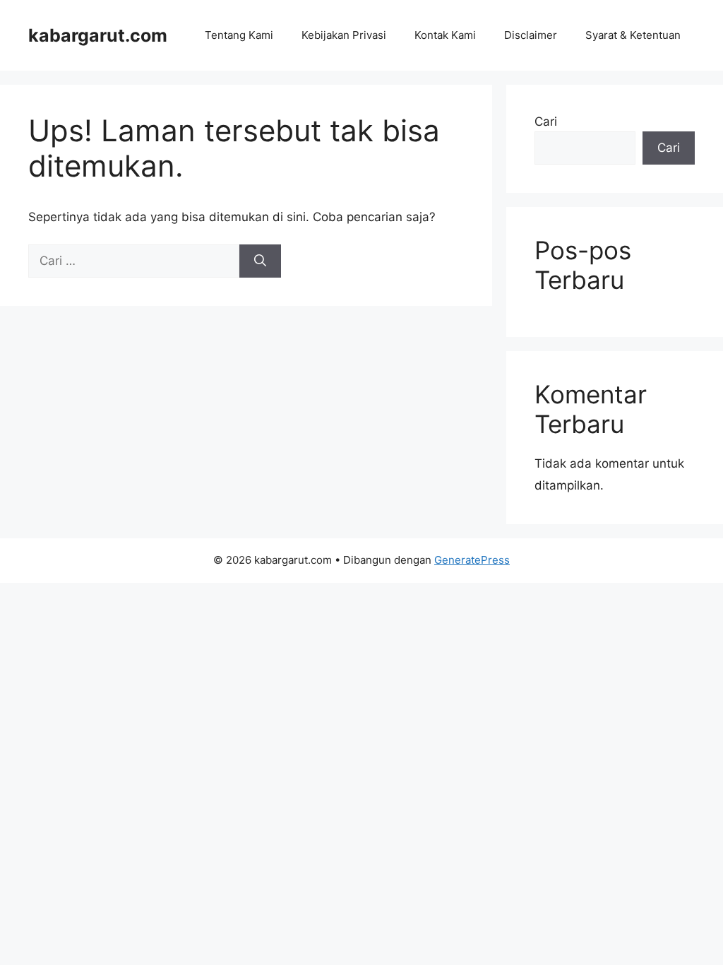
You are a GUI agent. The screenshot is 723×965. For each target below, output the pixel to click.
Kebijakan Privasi (343, 35)
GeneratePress (472, 560)
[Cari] (260, 261)
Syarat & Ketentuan (633, 35)
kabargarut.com (97, 35)
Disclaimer (530, 35)
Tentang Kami (239, 35)
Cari (545, 121)
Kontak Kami (445, 35)
